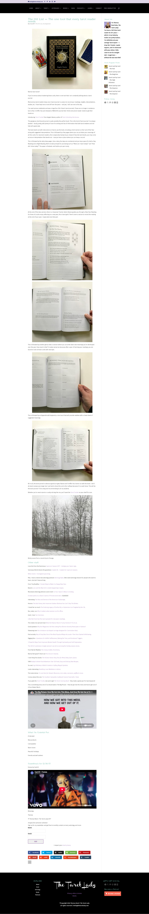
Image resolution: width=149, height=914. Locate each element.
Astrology (55, 8)
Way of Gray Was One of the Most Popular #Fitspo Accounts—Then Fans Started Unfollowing (63, 634)
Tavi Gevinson (39, 615)
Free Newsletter (110, 8)
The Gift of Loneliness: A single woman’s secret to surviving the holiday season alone (53, 646)
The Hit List (39, 24)
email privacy (66, 845)
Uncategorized (46, 24)
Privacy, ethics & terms (74, 893)
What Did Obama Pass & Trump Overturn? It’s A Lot (61, 623)
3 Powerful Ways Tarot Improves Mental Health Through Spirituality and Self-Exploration (54, 642)
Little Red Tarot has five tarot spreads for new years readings (46, 619)
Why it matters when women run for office (50, 611)
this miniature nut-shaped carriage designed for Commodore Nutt (57, 630)
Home (31, 8)
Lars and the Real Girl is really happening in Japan (48, 588)
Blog (73, 8)
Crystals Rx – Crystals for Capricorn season (64, 570)
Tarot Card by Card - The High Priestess (114, 80)
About (37, 8)
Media (74, 896)
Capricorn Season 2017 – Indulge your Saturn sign (61, 566)
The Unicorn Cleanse (52, 654)
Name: (30, 828)
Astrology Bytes (59, 578)
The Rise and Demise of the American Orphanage (50, 599)
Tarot (46, 8)
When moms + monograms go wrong (39, 574)
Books (65, 8)
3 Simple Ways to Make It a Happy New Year (52, 584)
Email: (30, 833)
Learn (90, 8)
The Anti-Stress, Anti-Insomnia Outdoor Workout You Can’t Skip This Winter (55, 603)
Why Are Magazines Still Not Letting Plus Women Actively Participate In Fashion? (61, 626)
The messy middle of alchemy (50, 650)
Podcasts (80, 8)
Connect (99, 8)
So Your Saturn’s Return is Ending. (63, 592)
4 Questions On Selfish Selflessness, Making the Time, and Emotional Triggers (58, 638)
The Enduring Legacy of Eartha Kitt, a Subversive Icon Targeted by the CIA (63, 607)
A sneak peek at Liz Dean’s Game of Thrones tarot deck (44, 596)
